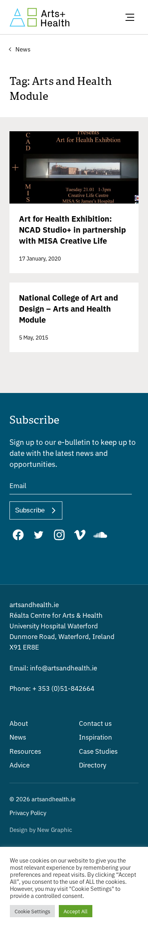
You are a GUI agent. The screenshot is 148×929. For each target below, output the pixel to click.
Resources (25, 751)
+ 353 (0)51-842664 (51, 688)
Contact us (95, 723)
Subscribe (30, 510)
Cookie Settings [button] (32, 911)
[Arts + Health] (39, 17)
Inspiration (95, 737)
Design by (40, 829)
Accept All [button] (76, 911)
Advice (19, 764)
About (18, 723)
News (17, 737)
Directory (92, 764)
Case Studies (98, 751)
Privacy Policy (27, 812)
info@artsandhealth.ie (53, 667)
